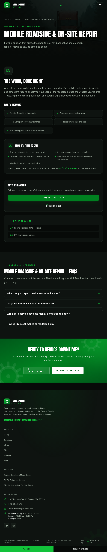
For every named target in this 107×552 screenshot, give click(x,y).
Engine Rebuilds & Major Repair (17, 475)
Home (6, 20)
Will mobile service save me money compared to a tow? (38, 313)
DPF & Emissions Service (14, 480)
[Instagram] (13, 525)
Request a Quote (80, 549)
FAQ (6, 460)
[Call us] (61, 5)
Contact (7, 455)
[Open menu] (100, 5)
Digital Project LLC (95, 541)
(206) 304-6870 (15, 504)
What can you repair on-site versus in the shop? (33, 293)
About (6, 445)
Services (16, 20)
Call (28, 549)
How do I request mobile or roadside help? (30, 324)
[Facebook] (6, 525)
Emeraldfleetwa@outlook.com (21, 509)
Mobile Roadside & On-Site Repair (19, 485)
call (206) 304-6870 (67, 168)
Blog (6, 450)
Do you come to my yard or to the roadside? (32, 303)
